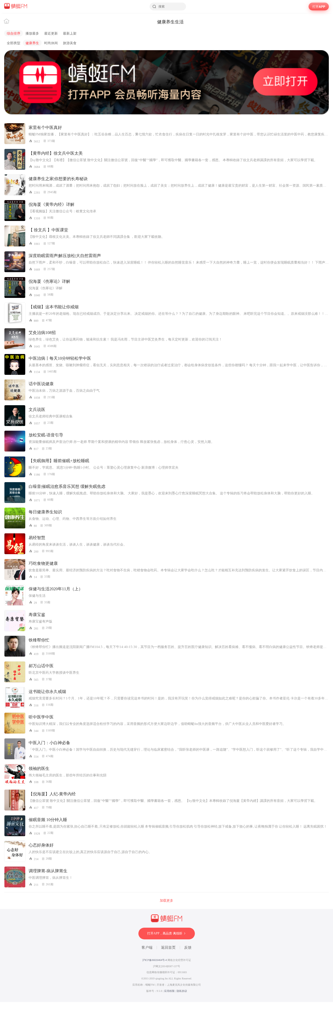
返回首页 (168, 947)
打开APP (318, 6)
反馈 (187, 947)
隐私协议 (182, 991)
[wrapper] (166, 507)
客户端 (147, 947)
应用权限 (169, 991)
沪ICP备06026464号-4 (154, 960)
